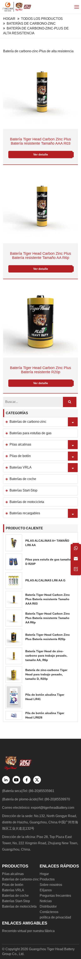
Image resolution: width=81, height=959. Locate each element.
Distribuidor (48, 906)
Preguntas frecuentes (55, 895)
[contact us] (76, 570)
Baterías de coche (23, 479)
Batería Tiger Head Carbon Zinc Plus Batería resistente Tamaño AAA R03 (40, 141)
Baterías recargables (25, 513)
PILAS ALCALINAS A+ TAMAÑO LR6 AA (47, 543)
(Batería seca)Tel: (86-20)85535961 (28, 791)
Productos (47, 879)
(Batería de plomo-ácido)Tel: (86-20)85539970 (36, 799)
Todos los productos (42, 18)
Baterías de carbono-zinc (31, 23)
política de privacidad (55, 917)
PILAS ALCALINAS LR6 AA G (45, 580)
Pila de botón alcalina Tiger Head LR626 (44, 715)
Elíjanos (46, 890)
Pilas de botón (20, 456)
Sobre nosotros (51, 884)
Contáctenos (49, 912)
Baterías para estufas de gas (31, 433)
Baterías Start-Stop (23, 490)
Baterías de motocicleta (27, 502)
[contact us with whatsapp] (76, 549)
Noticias (46, 901)
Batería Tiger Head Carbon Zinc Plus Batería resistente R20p (40, 370)
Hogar (9, 18)
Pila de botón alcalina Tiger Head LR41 (44, 697)
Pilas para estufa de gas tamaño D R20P (48, 561)
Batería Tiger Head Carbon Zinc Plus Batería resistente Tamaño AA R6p (40, 256)
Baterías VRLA (21, 467)
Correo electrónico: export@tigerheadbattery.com (38, 807)
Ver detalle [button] (40, 154)
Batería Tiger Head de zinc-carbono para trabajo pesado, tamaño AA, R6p (46, 656)
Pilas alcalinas (20, 444)
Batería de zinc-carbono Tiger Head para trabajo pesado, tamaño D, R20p (46, 674)
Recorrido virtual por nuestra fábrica (28, 931)
